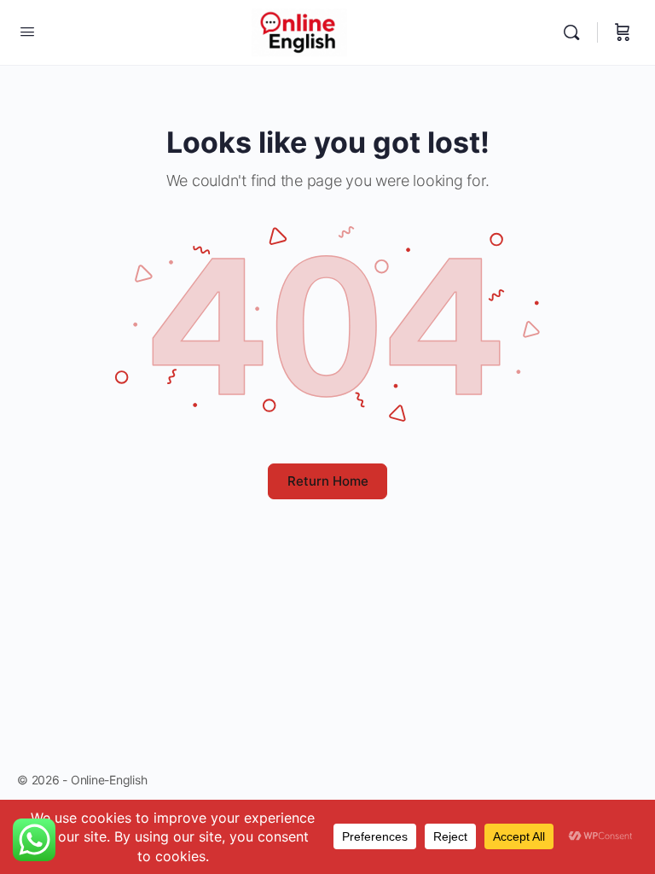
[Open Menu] (27, 31)
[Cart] (623, 32)
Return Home (327, 481)
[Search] (575, 32)
